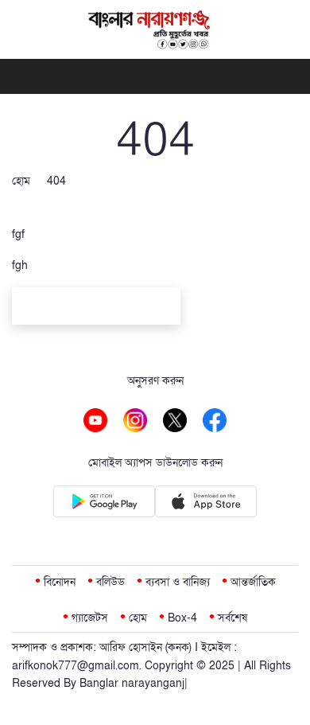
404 (56, 181)
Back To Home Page (96, 308)
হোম (21, 181)
